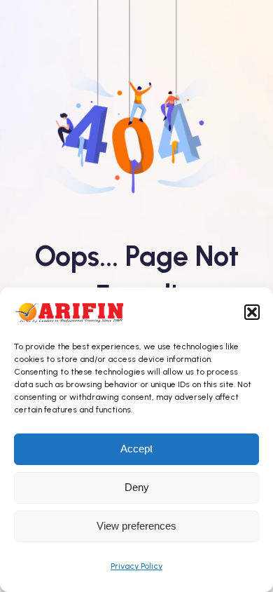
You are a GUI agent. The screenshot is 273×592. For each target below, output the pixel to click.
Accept (136, 449)
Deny (137, 487)
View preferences (136, 526)
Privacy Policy (136, 566)
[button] (252, 312)
